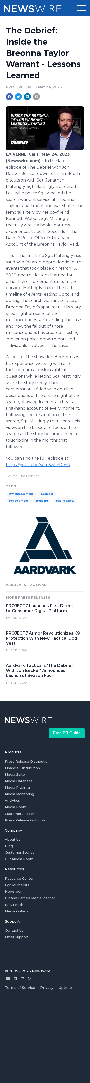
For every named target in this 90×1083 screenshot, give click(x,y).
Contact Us (14, 930)
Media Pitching (17, 787)
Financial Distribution (22, 768)
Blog (9, 846)
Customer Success (20, 813)
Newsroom (14, 891)
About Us (12, 839)
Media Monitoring (19, 794)
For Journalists (17, 885)
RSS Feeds (14, 904)
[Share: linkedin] (27, 96)
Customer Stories (19, 852)
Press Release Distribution (27, 761)
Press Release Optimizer (26, 820)
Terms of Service (20, 987)
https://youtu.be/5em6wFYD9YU (38, 464)
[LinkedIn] (22, 979)
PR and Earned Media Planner (30, 898)
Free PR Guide (67, 733)
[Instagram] (30, 979)
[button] (82, 8)
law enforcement (21, 494)
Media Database (19, 781)
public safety (65, 500)
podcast (47, 494)
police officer (18, 500)
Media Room (15, 807)
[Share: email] (36, 96)
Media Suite (15, 774)
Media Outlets (17, 911)
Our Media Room (19, 859)
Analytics (12, 800)
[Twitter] (15, 979)
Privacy (47, 987)
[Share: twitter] (18, 96)
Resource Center (19, 878)
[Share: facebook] (9, 96)
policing (42, 500)
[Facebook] (8, 979)
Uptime (65, 987)
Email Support (17, 937)
